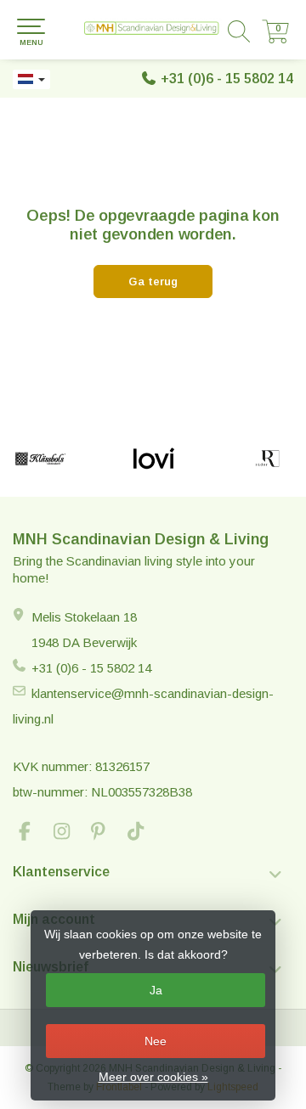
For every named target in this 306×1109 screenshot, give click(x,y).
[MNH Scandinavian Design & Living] (153, 30)
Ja (156, 990)
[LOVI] (153, 458)
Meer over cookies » (153, 1077)
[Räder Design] (267, 458)
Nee (155, 1041)
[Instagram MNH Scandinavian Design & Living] (69, 833)
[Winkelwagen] (275, 39)
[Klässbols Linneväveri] (40, 458)
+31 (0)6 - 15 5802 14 (227, 78)
